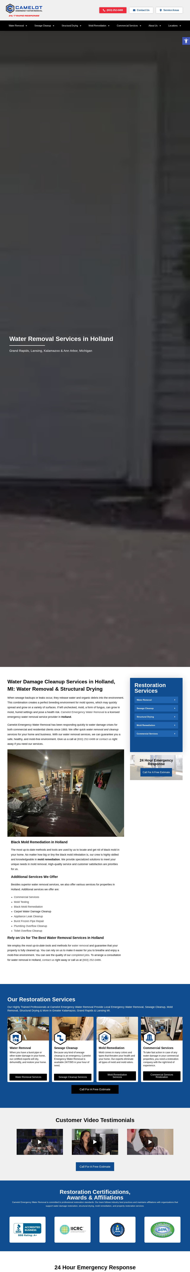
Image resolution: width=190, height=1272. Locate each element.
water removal (80, 945)
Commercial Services (127, 25)
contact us (105, 739)
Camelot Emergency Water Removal (82, 712)
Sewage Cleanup (42, 25)
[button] (156, 700)
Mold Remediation (97, 25)
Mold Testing (21, 901)
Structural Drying (70, 25)
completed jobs (80, 955)
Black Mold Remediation (28, 906)
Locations (173, 25)
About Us (153, 25)
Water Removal (16, 25)
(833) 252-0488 (86, 739)
